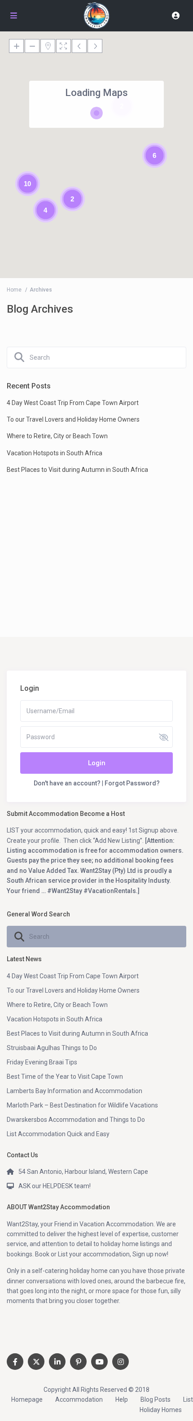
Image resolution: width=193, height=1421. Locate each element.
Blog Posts (155, 1399)
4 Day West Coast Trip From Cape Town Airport (73, 402)
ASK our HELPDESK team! (54, 1186)
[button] (165, 88)
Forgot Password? (132, 783)
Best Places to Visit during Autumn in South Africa (77, 469)
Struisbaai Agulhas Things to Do (52, 1047)
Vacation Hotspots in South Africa (54, 453)
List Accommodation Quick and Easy (58, 1134)
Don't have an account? (67, 783)
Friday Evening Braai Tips (42, 1062)
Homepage (27, 1399)
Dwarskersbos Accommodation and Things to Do (76, 1119)
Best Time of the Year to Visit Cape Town (65, 1076)
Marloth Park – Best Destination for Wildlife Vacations (82, 1105)
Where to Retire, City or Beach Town (57, 436)
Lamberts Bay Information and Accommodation (74, 1090)
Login (96, 763)
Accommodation (79, 1399)
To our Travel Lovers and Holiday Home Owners (73, 419)
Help (121, 1399)
